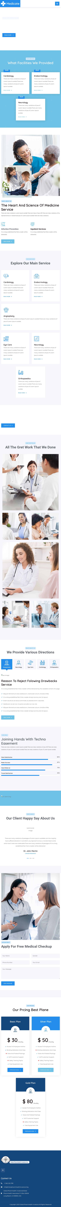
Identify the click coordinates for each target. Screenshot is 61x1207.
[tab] (6, 664)
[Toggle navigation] (57, 4)
